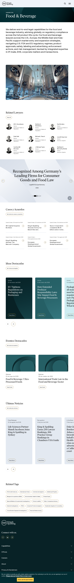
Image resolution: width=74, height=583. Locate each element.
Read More (12, 315)
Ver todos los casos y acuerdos (14, 214)
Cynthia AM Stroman (17, 148)
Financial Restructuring (36, 510)
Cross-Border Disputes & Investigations (17, 510)
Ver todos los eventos (12, 345)
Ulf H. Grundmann (19, 124)
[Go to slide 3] (39, 196)
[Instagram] (12, 537)
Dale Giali (16, 136)
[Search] (65, 3)
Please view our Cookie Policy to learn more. (18, 576)
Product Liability (37, 501)
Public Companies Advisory (51, 501)
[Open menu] (70, 3)
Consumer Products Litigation (34, 506)
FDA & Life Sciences (12, 491)
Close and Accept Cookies (25, 579)
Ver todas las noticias (12, 408)
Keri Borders (60, 124)
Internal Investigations (12, 506)
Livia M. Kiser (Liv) (62, 137)
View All (9, 117)
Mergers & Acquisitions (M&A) (14, 496)
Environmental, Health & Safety (32, 496)
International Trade (25, 491)
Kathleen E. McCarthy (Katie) (62, 148)
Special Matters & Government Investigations (18, 501)
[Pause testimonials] (70, 198)
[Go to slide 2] (36, 196)
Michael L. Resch (40, 136)
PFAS (22, 506)
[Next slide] (13, 324)
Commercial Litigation (38, 491)
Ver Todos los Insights (12, 268)
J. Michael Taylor (40, 147)
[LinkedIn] (7, 537)
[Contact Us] (2, 537)
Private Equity (46, 496)
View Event (9, 387)
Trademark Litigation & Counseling (53, 506)
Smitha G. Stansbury (38, 125)
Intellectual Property (52, 491)
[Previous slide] (8, 324)
